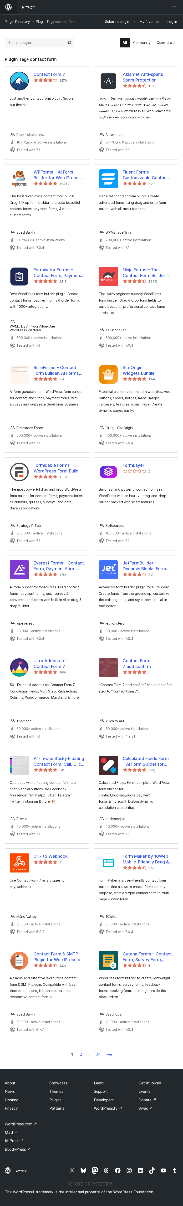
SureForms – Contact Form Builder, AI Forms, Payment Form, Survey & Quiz (58, 370)
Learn (99, 1083)
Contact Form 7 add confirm (137, 663)
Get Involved (149, 1083)
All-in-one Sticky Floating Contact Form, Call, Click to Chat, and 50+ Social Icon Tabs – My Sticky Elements (59, 761)
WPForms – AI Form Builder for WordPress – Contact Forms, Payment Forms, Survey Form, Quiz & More (59, 174)
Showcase (58, 1083)
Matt (11, 1132)
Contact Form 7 (49, 74)
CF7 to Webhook (51, 856)
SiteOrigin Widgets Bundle (139, 370)
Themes (56, 1091)
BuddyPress (18, 1149)
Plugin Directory (17, 22)
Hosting (11, 1100)
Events (144, 1091)
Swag (145, 1108)
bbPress (14, 1140)
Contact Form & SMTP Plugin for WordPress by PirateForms (58, 956)
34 (98, 1054)
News (10, 1091)
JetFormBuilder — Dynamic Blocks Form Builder (144, 565)
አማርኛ (21, 1170)
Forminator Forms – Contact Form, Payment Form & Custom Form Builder (57, 272)
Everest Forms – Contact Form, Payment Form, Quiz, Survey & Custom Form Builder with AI (59, 565)
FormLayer (133, 465)
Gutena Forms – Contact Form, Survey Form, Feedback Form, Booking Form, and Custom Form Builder (148, 956)
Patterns (56, 1108)
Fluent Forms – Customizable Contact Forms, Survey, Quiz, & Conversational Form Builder (145, 174)
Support (101, 1091)
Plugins (55, 1100)
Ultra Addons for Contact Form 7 (50, 663)
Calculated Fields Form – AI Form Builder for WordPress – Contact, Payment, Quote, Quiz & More (147, 761)
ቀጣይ (109, 1054)
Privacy (11, 1108)
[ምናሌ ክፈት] (175, 7)
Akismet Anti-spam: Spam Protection (143, 77)
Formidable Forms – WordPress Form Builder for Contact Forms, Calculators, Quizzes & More (58, 468)
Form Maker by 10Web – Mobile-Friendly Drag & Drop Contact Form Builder (147, 859)
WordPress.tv (108, 1108)
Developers (104, 1100)
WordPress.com (21, 1124)
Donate (147, 1100)
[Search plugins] (69, 42)
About (10, 1083)
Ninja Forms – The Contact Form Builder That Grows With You (144, 272)
